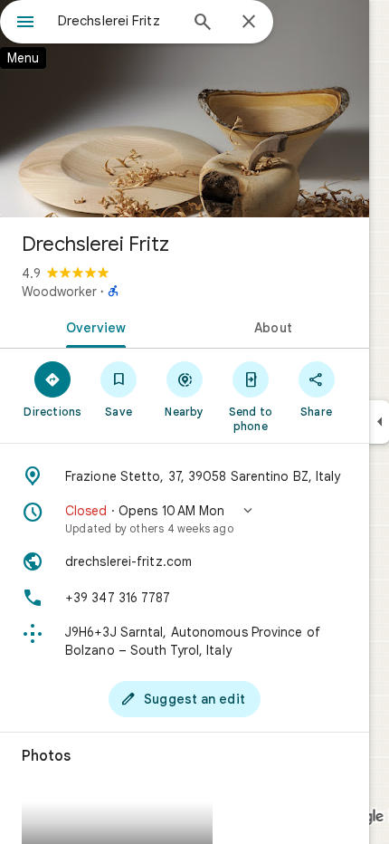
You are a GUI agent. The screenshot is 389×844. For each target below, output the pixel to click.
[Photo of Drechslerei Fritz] (184, 108)
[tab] (92, 326)
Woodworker (59, 291)
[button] (184, 518)
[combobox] (117, 21)
